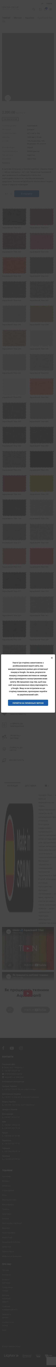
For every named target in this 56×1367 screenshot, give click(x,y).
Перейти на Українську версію (28, 703)
